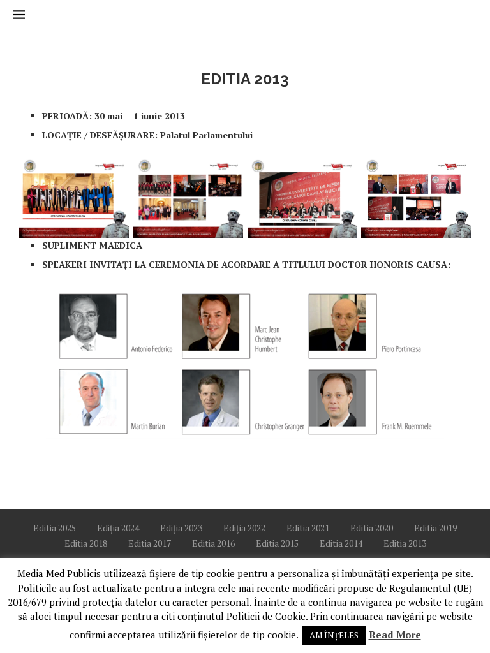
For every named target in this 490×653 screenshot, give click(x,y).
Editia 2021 (307, 528)
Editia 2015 (277, 543)
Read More (395, 634)
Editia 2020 (371, 528)
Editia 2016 (213, 543)
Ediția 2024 (118, 528)
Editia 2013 (404, 543)
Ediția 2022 (244, 528)
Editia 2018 (85, 543)
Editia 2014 (341, 543)
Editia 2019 (435, 528)
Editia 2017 (149, 543)
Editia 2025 (54, 528)
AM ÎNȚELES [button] (334, 635)
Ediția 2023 (181, 528)
